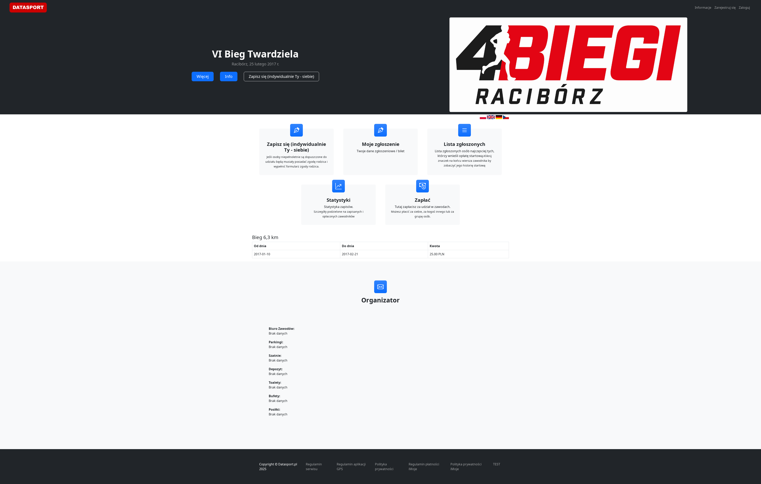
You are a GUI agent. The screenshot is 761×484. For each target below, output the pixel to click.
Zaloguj (744, 7)
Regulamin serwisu (314, 466)
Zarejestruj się (725, 7)
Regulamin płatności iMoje (424, 466)
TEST (496, 464)
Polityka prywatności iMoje (466, 466)
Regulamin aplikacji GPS (351, 466)
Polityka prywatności (384, 466)
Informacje (703, 7)
